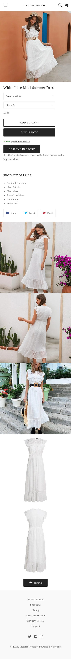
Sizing (35, 610)
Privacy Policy (35, 620)
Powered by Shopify (50, 646)
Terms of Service (36, 615)
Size (8, 105)
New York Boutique (21, 141)
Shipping (35, 604)
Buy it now (29, 132)
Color (9, 96)
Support (35, 626)
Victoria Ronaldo (28, 646)
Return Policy (35, 599)
